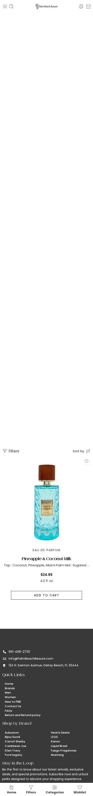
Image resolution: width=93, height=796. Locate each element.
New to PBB (13, 702)
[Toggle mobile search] (11, 6)
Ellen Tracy (12, 750)
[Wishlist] (86, 461)
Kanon (55, 741)
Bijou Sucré (12, 737)
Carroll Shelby (15, 741)
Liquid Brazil (59, 746)
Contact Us (13, 706)
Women (10, 697)
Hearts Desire (60, 733)
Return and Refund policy (23, 715)
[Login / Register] (81, 6)
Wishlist (80, 792)
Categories (55, 792)
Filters (13, 451)
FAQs (8, 711)
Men (8, 693)
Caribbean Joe (15, 746)
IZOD (54, 737)
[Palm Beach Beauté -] (46, 6)
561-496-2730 (19, 652)
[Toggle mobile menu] (5, 6)
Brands (10, 688)
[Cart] (88, 6)
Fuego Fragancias (63, 750)
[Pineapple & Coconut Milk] (46, 501)
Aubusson (12, 733)
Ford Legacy (13, 755)
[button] (46, 595)
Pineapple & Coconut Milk (46, 558)
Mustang (57, 755)
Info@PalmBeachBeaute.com (31, 658)
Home (9, 684)
